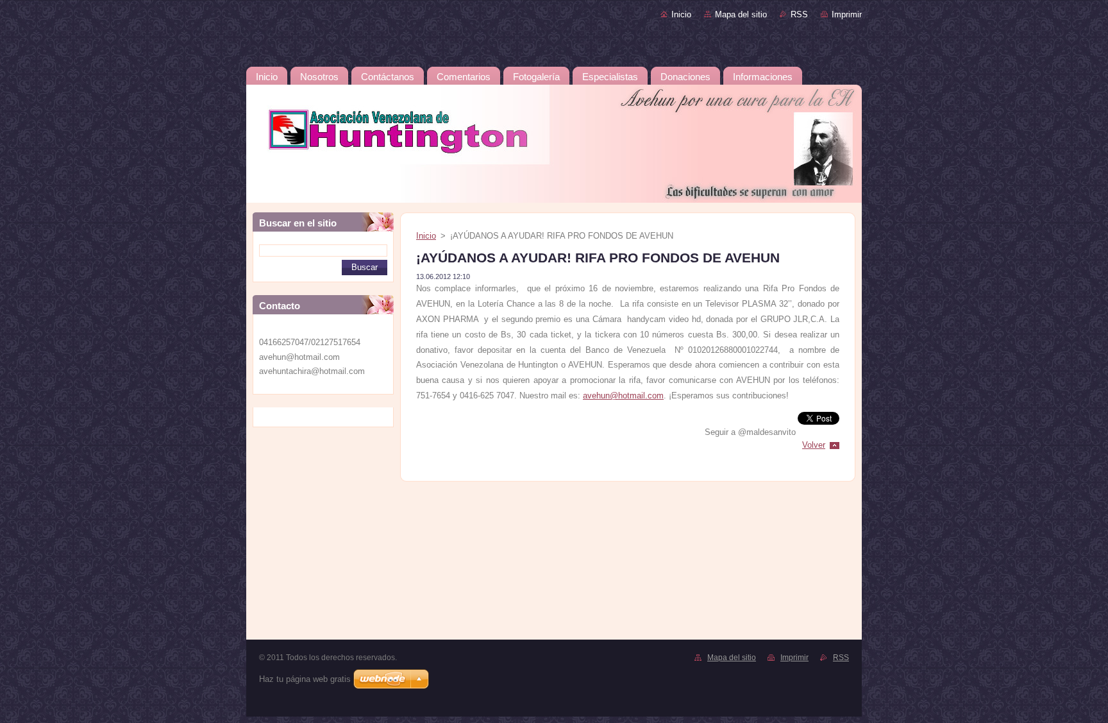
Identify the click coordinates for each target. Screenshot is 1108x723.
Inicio (681, 14)
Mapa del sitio (741, 14)
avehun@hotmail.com (623, 395)
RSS (799, 14)
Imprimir (847, 14)
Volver (813, 445)
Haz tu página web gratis (305, 679)
